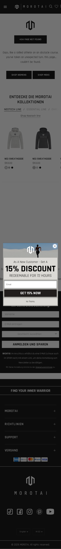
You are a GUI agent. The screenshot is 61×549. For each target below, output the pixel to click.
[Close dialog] (55, 246)
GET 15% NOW (30, 293)
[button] (30, 302)
